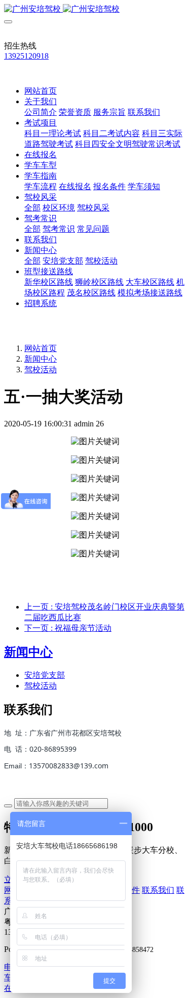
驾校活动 (40, 369)
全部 (32, 207)
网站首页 (40, 90)
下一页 (67, 628)
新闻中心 (40, 359)
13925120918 (26, 56)
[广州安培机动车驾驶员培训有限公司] (95, 9)
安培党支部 (44, 675)
